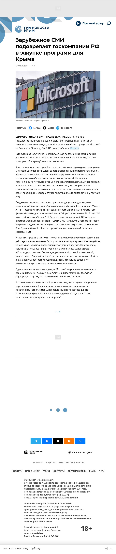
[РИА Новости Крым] (32, 29)
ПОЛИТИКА (37, 462)
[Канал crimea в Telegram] (36, 441)
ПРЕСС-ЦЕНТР (32, 471)
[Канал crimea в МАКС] (80, 441)
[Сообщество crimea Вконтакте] (47, 441)
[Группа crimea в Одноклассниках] (69, 441)
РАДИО (46, 471)
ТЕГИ (101, 471)
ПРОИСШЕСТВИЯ (66, 462)
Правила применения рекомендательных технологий (51, 498)
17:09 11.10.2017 (21, 66)
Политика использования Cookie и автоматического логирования (57, 492)
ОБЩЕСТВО (50, 462)
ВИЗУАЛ (80, 462)
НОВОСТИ (17, 471)
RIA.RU (92, 471)
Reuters (74, 148)
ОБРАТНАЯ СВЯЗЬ (76, 471)
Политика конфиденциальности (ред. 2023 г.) (46, 495)
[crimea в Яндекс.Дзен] (58, 441)
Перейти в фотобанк (41, 121)
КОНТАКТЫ (59, 471)
